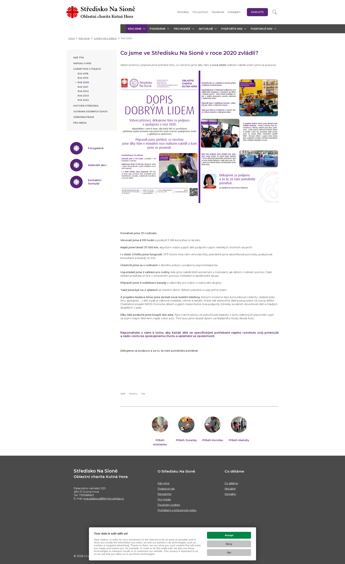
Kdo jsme (84, 38)
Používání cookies (169, 505)
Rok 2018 (83, 73)
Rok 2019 (83, 78)
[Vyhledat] (275, 12)
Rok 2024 (83, 100)
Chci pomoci (200, 12)
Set (229, 552)
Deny (229, 543)
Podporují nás (166, 488)
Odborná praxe (83, 117)
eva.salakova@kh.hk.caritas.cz (104, 498)
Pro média (80, 122)
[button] (137, 28)
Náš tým (78, 57)
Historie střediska (85, 105)
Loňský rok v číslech (105, 38)
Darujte (257, 12)
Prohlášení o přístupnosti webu (177, 510)
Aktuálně (230, 488)
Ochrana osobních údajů (90, 111)
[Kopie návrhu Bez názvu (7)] (199, 136)
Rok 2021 (83, 87)
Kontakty (183, 12)
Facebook (218, 12)
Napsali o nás (82, 63)
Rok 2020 (83, 82)
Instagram (234, 12)
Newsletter (165, 494)
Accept (229, 535)
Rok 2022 (83, 91)
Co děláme (231, 483)
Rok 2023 (83, 95)
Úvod (71, 38)
